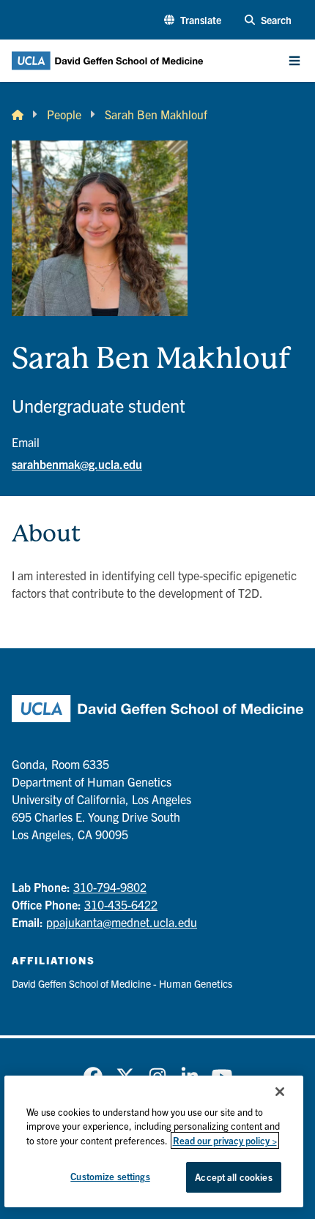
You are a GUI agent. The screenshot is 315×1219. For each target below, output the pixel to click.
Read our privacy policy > (225, 1140)
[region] (154, 1141)
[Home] (17, 114)
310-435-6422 (121, 904)
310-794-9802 (110, 886)
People (64, 114)
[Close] (280, 1092)
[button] (192, 20)
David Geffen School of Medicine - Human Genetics (122, 983)
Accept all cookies (233, 1177)
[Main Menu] (294, 61)
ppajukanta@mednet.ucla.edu (121, 922)
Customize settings (109, 1176)
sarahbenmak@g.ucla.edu (77, 464)
